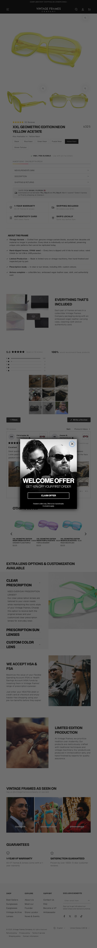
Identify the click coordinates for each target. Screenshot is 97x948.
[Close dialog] (72, 444)
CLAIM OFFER (48, 495)
